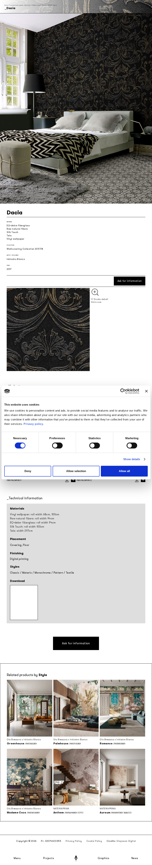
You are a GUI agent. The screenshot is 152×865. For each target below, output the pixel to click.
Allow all (124, 471)
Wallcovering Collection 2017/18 (42, 5)
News (134, 858)
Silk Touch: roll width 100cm (27, 526)
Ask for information (130, 281)
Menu (17, 858)
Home (6, 5)
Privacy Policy (74, 841)
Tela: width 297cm (21, 531)
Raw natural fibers (17, 228)
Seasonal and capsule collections (20, 5)
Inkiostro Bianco (16, 259)
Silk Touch (12, 232)
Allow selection (76, 471)
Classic (14, 573)
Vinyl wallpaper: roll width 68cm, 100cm (34, 514)
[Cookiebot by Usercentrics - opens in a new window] (123, 391)
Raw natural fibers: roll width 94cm (32, 518)
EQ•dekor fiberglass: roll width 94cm (33, 522)
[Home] (76, 858)
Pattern (58, 573)
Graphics (103, 858)
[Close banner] (146, 391)
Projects (48, 858)
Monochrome (43, 573)
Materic (27, 573)
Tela (9, 235)
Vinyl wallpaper (15, 238)
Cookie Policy (94, 841)
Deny (27, 471)
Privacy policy (33, 423)
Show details (131, 459)
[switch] (57, 445)
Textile (70, 573)
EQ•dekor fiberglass (18, 225)
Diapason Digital (126, 841)
